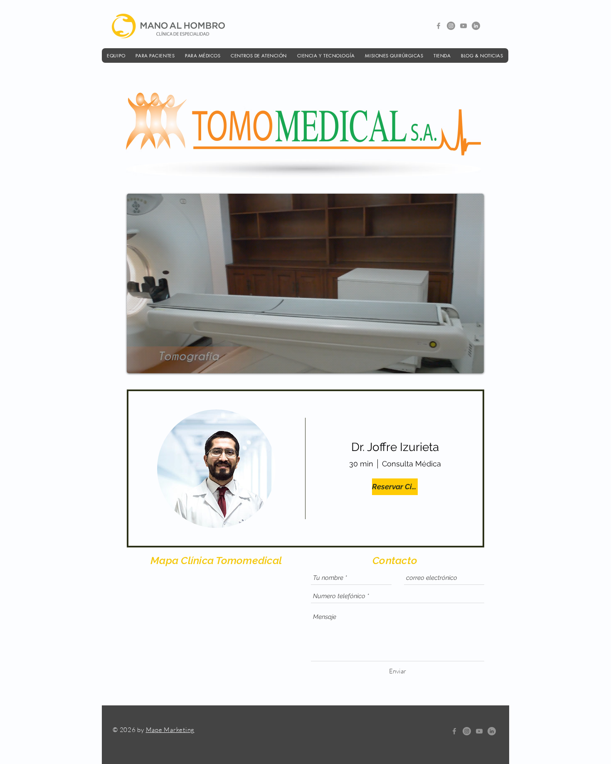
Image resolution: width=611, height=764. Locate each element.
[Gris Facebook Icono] (438, 26)
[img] (216, 468)
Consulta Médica (411, 463)
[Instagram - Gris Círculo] (451, 26)
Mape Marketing (170, 730)
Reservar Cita (395, 486)
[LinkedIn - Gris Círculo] (476, 26)
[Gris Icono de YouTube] (463, 26)
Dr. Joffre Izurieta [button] (395, 447)
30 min (361, 463)
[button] (116, 55)
